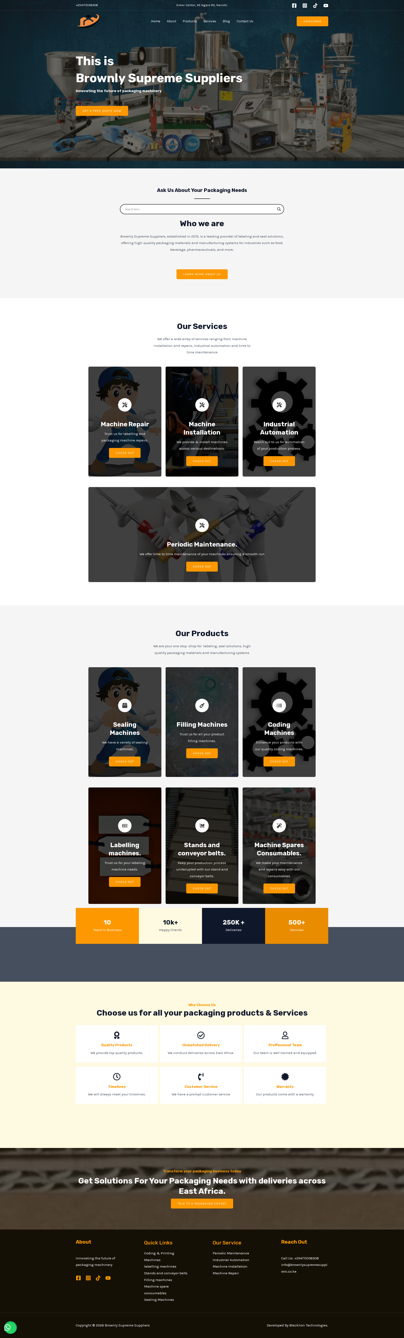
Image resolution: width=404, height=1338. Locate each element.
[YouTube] (325, 5)
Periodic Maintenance (231, 1253)
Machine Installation (230, 1266)
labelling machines (160, 1266)
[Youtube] (108, 1278)
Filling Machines (202, 724)
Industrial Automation (231, 1260)
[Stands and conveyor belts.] (202, 825)
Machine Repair (226, 1273)
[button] (10, 1327)
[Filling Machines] (202, 705)
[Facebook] (294, 5)
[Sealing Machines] (125, 705)
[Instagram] (304, 5)
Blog (226, 21)
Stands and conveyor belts (165, 1273)
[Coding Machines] (279, 705)
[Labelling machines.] (125, 825)
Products (190, 21)
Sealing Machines (159, 1299)
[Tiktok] (315, 5)
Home (155, 21)
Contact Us (245, 21)
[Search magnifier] (279, 209)
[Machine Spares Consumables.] (279, 825)
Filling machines (158, 1280)
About (171, 21)
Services (209, 21)
